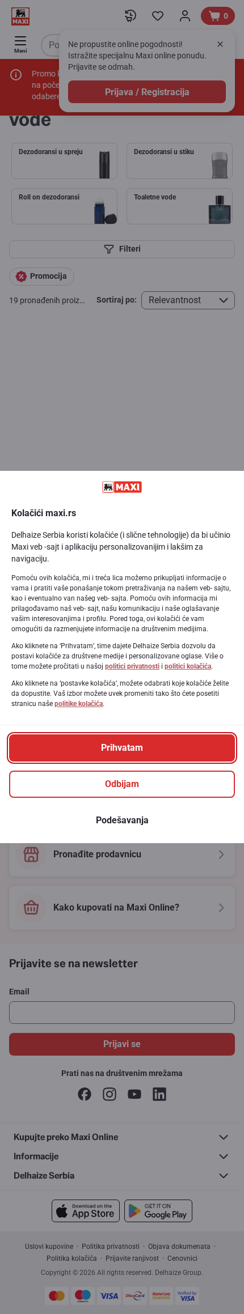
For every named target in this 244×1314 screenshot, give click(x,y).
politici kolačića (188, 666)
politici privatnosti (132, 666)
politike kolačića (78, 704)
